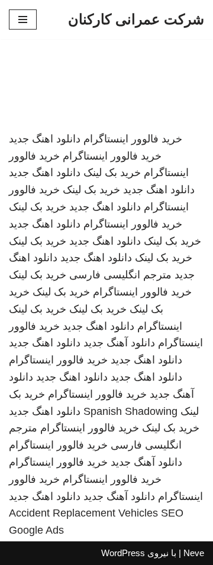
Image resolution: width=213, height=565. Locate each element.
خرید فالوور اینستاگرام (132, 139)
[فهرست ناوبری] (23, 19)
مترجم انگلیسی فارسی (120, 275)
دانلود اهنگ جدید (44, 139)
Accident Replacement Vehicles (83, 513)
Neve (193, 553)
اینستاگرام (159, 326)
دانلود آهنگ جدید (119, 343)
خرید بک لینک (112, 172)
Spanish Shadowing (130, 411)
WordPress (123, 553)
